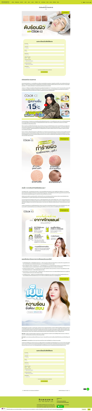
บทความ (51, 2)
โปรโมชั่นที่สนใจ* (27, 66)
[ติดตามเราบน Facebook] (85, 2)
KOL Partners (43, 2)
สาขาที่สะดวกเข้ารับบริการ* (28, 63)
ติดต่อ (58, 2)
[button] (88, 389)
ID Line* (26, 50)
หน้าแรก (13, 2)
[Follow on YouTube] (90, 2)
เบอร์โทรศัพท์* (26, 46)
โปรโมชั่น (36, 2)
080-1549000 (66, 404)
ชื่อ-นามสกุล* (26, 43)
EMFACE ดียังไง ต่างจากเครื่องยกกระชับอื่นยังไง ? (31, 390)
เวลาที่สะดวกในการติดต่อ (28, 59)
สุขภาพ (33, 2)
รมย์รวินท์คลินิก (59, 345)
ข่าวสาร (47, 2)
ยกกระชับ (21, 2)
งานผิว (25, 2)
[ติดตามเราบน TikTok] (88, 2)
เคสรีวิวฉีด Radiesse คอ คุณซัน (64, 390)
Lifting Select (17, 2)
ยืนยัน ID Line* (27, 53)
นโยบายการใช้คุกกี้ (60, 409)
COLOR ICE (24, 342)
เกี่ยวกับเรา (54, 2)
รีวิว (39, 2)
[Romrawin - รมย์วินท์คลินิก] (5, 2)
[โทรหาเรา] (89, 2)
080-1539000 (60, 404)
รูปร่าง (29, 2)
